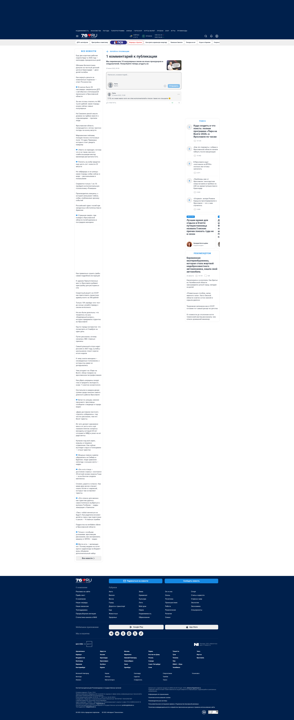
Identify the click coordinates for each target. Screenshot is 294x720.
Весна (111, 599)
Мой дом (142, 606)
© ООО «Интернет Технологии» (112, 712)
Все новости (88, 51)
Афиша (129, 31)
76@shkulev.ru (100, 703)
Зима (141, 592)
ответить (112, 103)
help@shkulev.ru (91, 707)
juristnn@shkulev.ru (128, 705)
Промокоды (182, 31)
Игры (173, 31)
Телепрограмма (117, 31)
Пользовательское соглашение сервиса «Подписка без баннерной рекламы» (173, 704)
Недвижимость (82, 31)
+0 (172, 103)
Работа (168, 606)
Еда (110, 610)
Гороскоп (138, 31)
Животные (113, 614)
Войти (116, 86)
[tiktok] (141, 633)
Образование (144, 617)
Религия (168, 614)
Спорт (193, 592)
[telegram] (111, 633)
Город (111, 603)
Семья (167, 617)
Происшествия (171, 603)
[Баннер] (118, 42)
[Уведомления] (211, 36)
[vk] (117, 633)
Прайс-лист (80, 595)
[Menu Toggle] (77, 36)
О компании (81, 599)
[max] (129, 633)
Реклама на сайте (83, 592)
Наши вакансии (82, 606)
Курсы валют (149, 31)
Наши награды (82, 603)
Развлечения (170, 610)
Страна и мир (196, 599)
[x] (135, 633)
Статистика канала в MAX (86, 617)
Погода (106, 31)
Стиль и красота (197, 595)
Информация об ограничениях (158, 694)
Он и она (168, 592)
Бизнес (112, 595)
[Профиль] (217, 36)
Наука (141, 610)
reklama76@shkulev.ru (194, 688)
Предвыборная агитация (86, 614)
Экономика (195, 606)
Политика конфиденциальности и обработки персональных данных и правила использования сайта (181, 707)
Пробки (160, 31)
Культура (142, 599)
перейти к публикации (119, 51)
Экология (195, 603)
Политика (169, 599)
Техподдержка (81, 610)
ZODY (167, 31)
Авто (111, 592)
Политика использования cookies (159, 697)
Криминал (143, 595)
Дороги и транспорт (117, 606)
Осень (167, 595)
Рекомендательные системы (157, 701)
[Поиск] (206, 36)
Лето (141, 603)
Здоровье (113, 617)
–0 (179, 103)
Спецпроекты (196, 610)
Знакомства (96, 31)
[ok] (123, 633)
